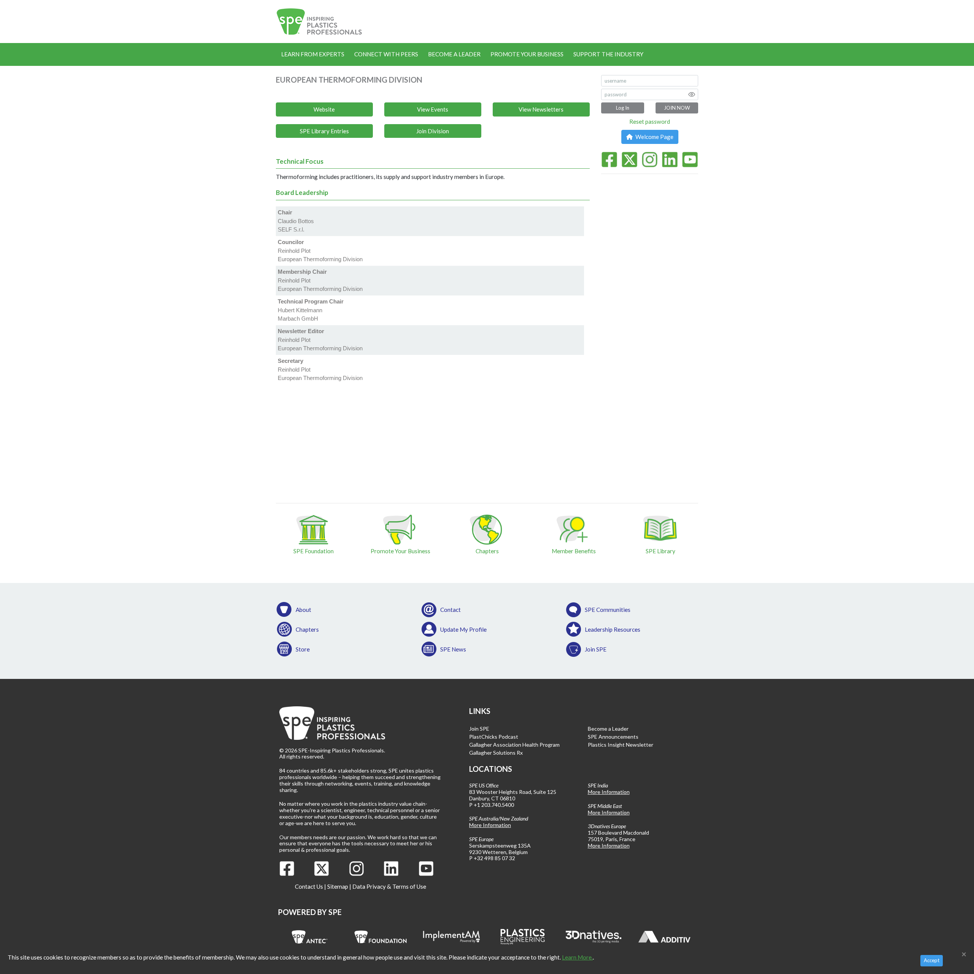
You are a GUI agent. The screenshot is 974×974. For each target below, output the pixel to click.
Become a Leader (454, 54)
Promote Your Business (526, 54)
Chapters (307, 629)
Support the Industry (608, 54)
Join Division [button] (432, 131)
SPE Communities (607, 609)
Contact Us (309, 886)
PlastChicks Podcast (493, 736)
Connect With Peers (386, 54)
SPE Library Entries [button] (324, 131)
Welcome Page (653, 136)
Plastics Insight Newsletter (620, 744)
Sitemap (337, 886)
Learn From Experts (312, 54)
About (303, 609)
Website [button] (324, 109)
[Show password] (692, 94)
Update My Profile (463, 629)
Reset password (649, 121)
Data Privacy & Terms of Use (389, 886)
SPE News (453, 649)
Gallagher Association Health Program (514, 744)
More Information (490, 825)
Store (303, 649)
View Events (432, 109)
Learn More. (577, 957)
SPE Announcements (613, 736)
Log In (622, 108)
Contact (450, 609)
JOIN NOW (677, 108)
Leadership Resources (612, 629)
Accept (931, 960)
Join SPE (595, 649)
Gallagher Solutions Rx (496, 752)
